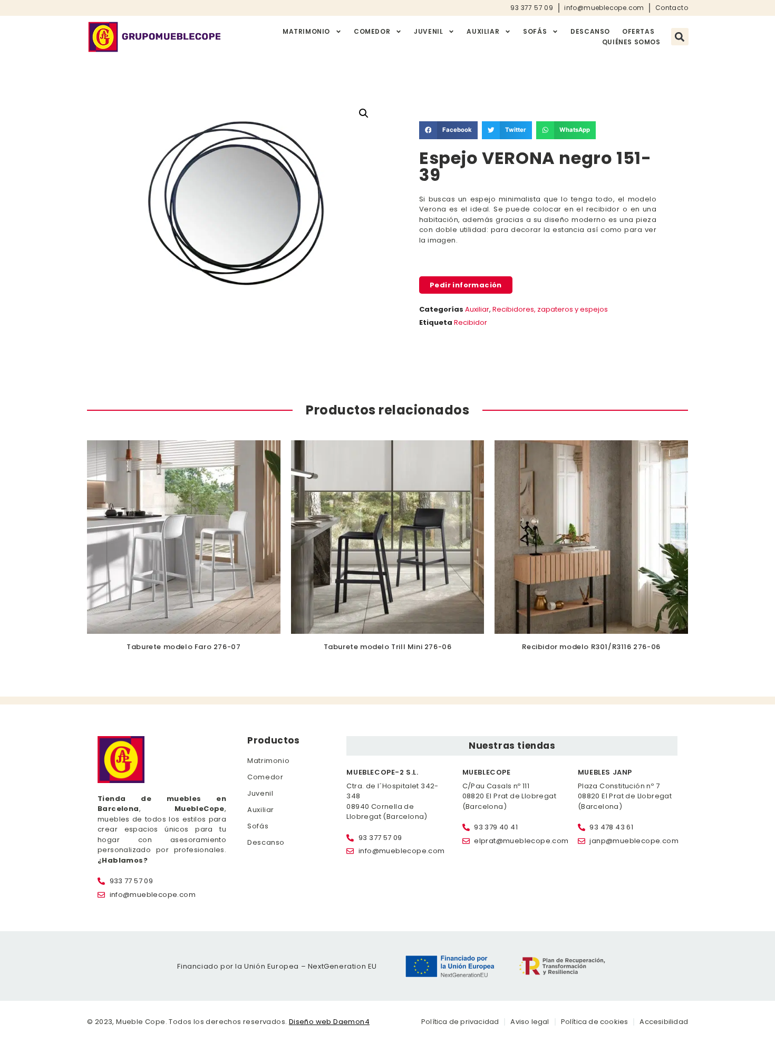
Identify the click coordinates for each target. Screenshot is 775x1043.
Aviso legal (529, 1022)
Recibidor (470, 322)
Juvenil (428, 31)
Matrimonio (306, 31)
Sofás (535, 31)
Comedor (372, 31)
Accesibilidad (664, 1022)
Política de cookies (594, 1022)
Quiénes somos (631, 41)
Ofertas (638, 31)
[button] (680, 36)
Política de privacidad (460, 1022)
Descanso (590, 31)
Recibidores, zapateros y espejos (550, 309)
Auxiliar (483, 31)
